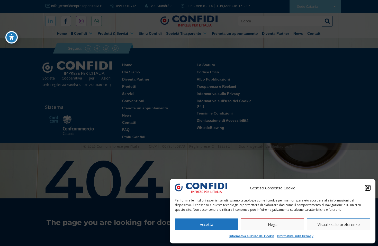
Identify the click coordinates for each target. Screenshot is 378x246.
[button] (367, 187)
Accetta (206, 224)
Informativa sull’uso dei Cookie (251, 236)
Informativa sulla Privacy (295, 236)
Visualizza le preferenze (339, 224)
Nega (272, 224)
